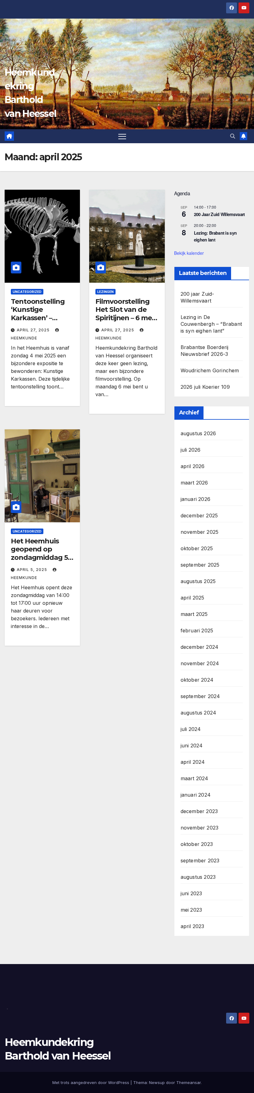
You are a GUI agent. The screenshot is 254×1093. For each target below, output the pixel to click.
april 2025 (192, 598)
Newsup (157, 1082)
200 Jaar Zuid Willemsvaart (219, 214)
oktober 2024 (197, 680)
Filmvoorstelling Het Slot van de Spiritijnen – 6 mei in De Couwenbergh (124, 318)
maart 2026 (194, 483)
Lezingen (105, 292)
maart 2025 (194, 614)
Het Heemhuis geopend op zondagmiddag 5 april (39, 553)
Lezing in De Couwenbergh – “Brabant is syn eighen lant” (211, 324)
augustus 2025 (198, 581)
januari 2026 (195, 499)
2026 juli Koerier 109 (205, 387)
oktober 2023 (197, 844)
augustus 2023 (198, 877)
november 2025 (200, 532)
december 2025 (199, 515)
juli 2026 (191, 450)
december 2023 (199, 811)
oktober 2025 (197, 548)
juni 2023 (191, 893)
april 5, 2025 (32, 569)
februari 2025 (197, 630)
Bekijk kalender (189, 253)
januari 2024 (196, 795)
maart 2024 (194, 778)
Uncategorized (27, 292)
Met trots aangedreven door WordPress (91, 1082)
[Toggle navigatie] (122, 136)
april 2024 (193, 762)
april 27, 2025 (34, 330)
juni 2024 (192, 745)
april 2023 (192, 926)
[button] (232, 136)
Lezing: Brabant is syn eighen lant (215, 236)
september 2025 (200, 565)
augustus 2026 (198, 433)
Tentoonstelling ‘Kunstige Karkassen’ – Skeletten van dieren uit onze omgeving (38, 322)
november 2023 (200, 828)
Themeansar (188, 1082)
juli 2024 (191, 729)
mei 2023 (191, 910)
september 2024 (200, 696)
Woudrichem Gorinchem (210, 370)
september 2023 (200, 860)
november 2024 (200, 663)
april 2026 (193, 466)
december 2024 (200, 647)
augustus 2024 (199, 713)
